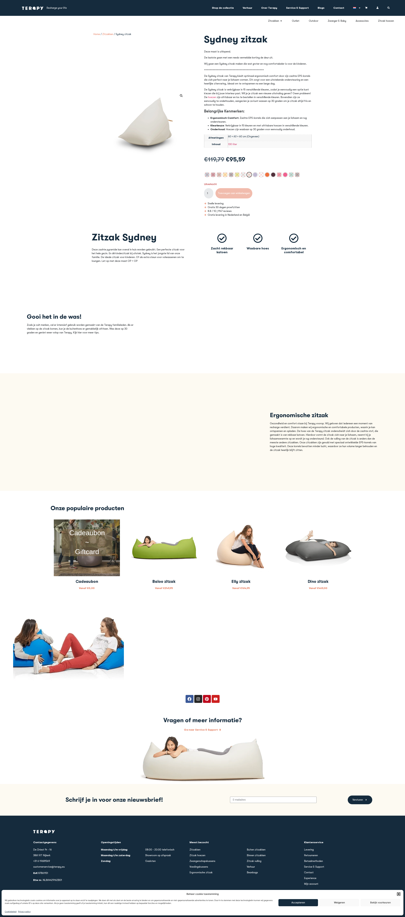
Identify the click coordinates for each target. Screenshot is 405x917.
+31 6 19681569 (41, 861)
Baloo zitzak (164, 581)
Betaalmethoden (313, 861)
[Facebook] (189, 699)
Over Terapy (269, 7)
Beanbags (252, 872)
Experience (310, 878)
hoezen (212, 97)
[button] (398, 894)
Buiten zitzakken (256, 849)
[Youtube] (216, 699)
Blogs (321, 7)
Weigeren (339, 902)
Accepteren (298, 902)
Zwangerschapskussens (202, 861)
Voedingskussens (199, 866)
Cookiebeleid (10, 911)
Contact (338, 7)
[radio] (207, 174)
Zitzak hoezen (197, 855)
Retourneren (311, 855)
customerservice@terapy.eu (49, 866)
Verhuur (247, 7)
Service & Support (297, 7)
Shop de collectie (223, 7)
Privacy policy (24, 911)
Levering (309, 849)
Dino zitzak (318, 581)
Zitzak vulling (254, 861)
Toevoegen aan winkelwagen (234, 193)
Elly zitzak (241, 581)
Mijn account (311, 883)
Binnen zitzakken (256, 855)
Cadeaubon (87, 581)
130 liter (232, 144)
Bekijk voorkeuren (380, 902)
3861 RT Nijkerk (41, 855)
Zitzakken (107, 34)
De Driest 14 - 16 (42, 849)
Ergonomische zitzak (201, 872)
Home (96, 34)
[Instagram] (198, 699)
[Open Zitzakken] (281, 21)
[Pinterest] (207, 699)
